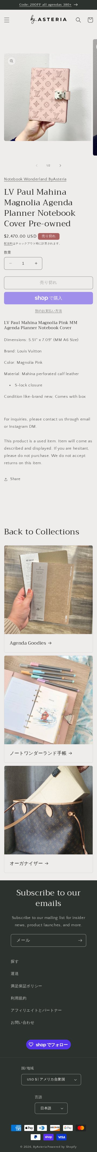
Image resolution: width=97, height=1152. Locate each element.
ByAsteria (40, 1146)
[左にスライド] (37, 165)
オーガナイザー (26, 864)
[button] (7, 20)
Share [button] (15, 479)
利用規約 (18, 998)
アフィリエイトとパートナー (36, 1010)
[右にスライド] (60, 165)
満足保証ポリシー (26, 986)
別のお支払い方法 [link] (48, 311)
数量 (7, 252)
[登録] (80, 940)
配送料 (8, 243)
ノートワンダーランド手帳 (38, 753)
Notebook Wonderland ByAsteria (35, 179)
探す (15, 961)
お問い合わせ (22, 1022)
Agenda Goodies (28, 643)
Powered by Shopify (62, 1146)
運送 (15, 974)
